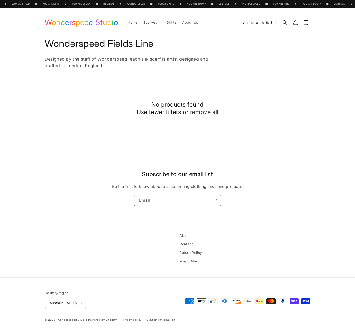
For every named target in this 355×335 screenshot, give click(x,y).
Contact (186, 244)
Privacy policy (131, 319)
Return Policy (190, 253)
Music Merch (190, 261)
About (184, 235)
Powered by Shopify (102, 320)
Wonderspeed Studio (72, 320)
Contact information (160, 319)
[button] (151, 22)
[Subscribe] (215, 200)
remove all (204, 112)
